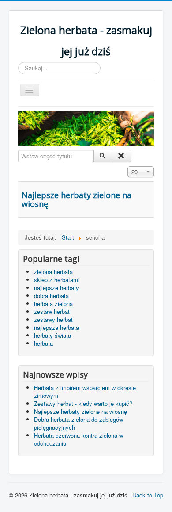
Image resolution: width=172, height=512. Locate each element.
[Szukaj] (102, 156)
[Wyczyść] (121, 156)
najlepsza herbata (56, 327)
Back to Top (147, 495)
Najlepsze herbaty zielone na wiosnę (76, 199)
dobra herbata (51, 295)
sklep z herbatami (56, 279)
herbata (43, 343)
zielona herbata (53, 271)
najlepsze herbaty (56, 287)
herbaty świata (52, 335)
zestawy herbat (53, 319)
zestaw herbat (52, 311)
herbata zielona (53, 303)
